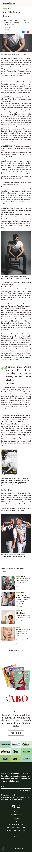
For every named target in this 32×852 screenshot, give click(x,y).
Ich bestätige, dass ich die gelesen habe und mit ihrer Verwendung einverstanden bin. (15, 797)
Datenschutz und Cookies (16, 827)
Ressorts (16, 837)
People (10, 8)
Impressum (16, 818)
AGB (16, 821)
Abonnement (16, 733)
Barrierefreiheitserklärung (16, 831)
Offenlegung (16, 815)
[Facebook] (23, 32)
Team (16, 812)
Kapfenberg (19, 500)
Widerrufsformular (16, 824)
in (14, 500)
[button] (3, 849)
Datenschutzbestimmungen (9, 797)
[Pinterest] (27, 32)
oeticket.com (14, 508)
